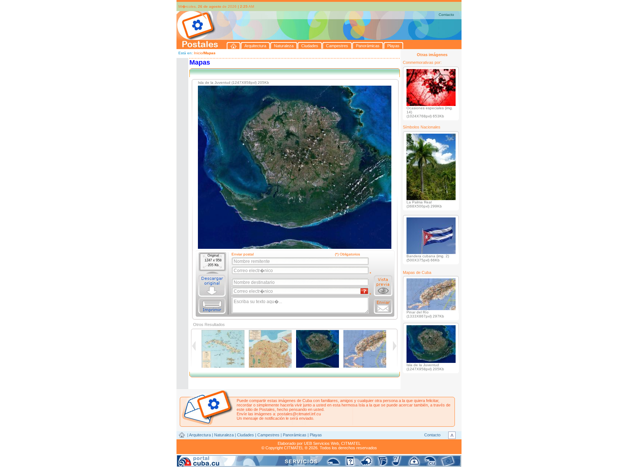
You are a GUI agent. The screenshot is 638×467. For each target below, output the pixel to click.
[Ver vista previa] (383, 285)
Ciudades (245, 435)
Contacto (446, 15)
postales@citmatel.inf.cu (299, 414)
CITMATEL (351, 443)
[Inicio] (234, 45)
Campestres (268, 435)
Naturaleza (224, 435)
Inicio (198, 53)
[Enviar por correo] (383, 306)
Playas (316, 435)
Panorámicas (294, 435)
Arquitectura (200, 435)
